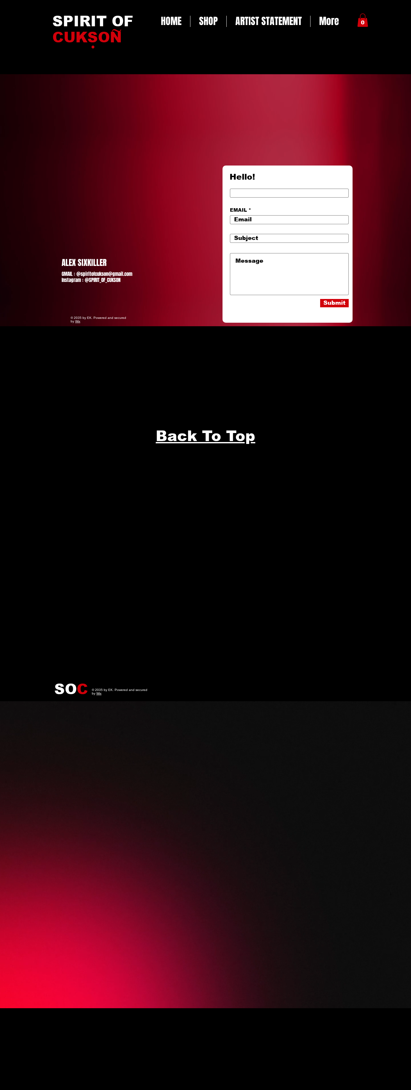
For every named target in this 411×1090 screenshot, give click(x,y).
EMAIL (238, 210)
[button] (362, 20)
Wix (77, 321)
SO (71, 689)
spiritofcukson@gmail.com (106, 273)
